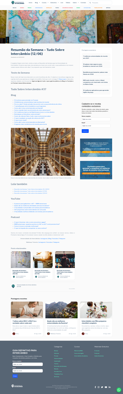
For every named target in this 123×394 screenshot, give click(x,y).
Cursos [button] (44, 3)
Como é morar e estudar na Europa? (26, 226)
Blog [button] (36, 3)
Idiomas (56, 353)
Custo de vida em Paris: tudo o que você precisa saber (32, 116)
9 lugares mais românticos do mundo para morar (30, 124)
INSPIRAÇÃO (49, 7)
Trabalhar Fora (58, 374)
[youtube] (106, 387)
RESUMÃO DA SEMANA (68, 7)
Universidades (58, 358)
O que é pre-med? (20, 120)
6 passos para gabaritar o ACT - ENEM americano (30, 204)
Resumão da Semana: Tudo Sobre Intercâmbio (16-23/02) (31, 189)
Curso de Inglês (79, 353)
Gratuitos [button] (53, 3)
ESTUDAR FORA (87, 7)
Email (83, 122)
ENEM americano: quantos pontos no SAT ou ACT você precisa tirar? (37, 224)
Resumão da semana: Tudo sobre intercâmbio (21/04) (30, 193)
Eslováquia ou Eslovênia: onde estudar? (27, 114)
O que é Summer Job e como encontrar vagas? (30, 222)
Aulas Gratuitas (99, 356)
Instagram (44, 238)
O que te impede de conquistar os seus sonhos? (30, 228)
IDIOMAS (22, 7)
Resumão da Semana (60, 366)
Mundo (56, 369)
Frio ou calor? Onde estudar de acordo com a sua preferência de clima (38, 104)
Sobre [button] (75, 3)
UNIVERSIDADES (39, 7)
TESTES (57, 7)
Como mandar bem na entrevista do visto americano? (32, 110)
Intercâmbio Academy (81, 356)
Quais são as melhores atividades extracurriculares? (32, 206)
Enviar (15, 376)
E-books (96, 350)
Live (62, 3)
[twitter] (102, 387)
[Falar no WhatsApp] (118, 389)
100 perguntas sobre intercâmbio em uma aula (30, 210)
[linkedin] (109, 387)
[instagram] (98, 387)
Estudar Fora (58, 371)
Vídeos (68, 3)
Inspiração (57, 361)
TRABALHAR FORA (98, 7)
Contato (83, 3)
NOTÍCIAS (108, 7)
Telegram (62, 238)
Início (30, 3)
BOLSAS (14, 7)
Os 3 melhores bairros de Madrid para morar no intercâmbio (34, 112)
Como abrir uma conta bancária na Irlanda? (28, 108)
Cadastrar (85, 131)
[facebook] (95, 387)
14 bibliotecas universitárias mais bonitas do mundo (31, 102)
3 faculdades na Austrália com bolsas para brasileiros (32, 208)
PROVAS (29, 7)
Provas (56, 356)
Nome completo (86, 116)
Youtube (55, 238)
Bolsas (56, 350)
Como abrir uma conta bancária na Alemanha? (29, 122)
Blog (49, 238)
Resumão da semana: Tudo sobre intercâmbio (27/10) (30, 191)
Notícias (56, 376)
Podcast (96, 353)
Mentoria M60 (78, 350)
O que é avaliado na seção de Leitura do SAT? (29, 118)
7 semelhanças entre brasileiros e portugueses (30, 106)
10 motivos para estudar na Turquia (26, 100)
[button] (39, 2)
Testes (56, 363)
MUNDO (78, 7)
